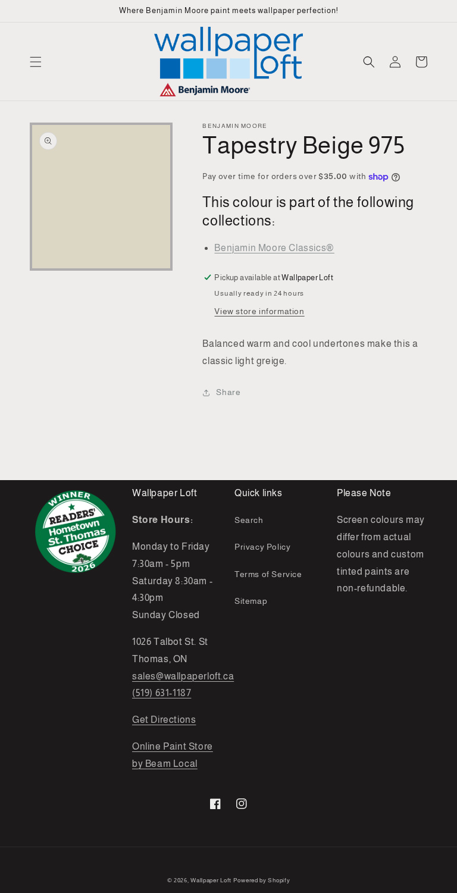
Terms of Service (268, 574)
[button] (36, 62)
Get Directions (164, 720)
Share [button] (228, 392)
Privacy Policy (262, 547)
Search (249, 520)
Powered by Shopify (261, 880)
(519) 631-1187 (161, 693)
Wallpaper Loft (210, 880)
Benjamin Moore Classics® (274, 248)
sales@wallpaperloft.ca (183, 676)
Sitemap (250, 601)
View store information (259, 311)
